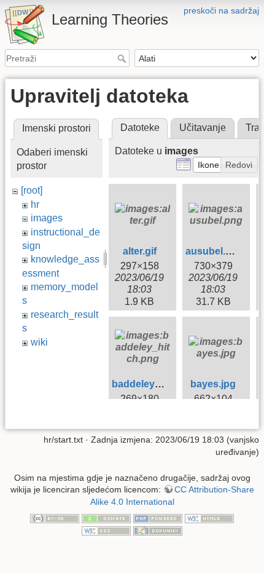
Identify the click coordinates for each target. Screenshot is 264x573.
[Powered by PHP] (157, 518)
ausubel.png (214, 251)
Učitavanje (202, 127)
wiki (39, 342)
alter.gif (140, 251)
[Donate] (106, 518)
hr (35, 204)
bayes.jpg (213, 384)
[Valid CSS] (106, 530)
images (47, 218)
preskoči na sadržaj (221, 10)
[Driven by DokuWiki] (157, 530)
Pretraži (123, 58)
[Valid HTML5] (209, 518)
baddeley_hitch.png (158, 384)
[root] (31, 190)
